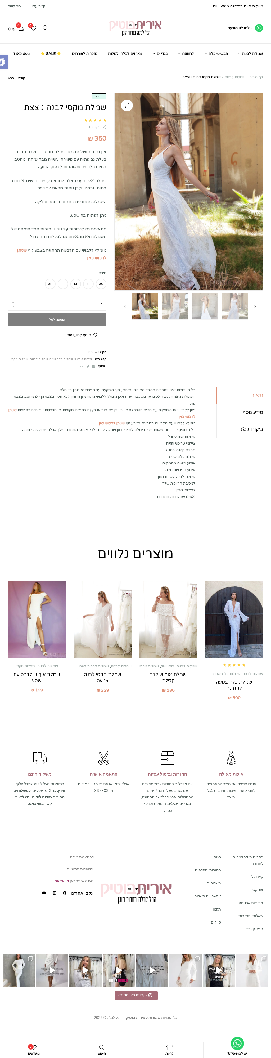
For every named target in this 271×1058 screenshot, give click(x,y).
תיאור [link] (257, 395)
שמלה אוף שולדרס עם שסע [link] (36, 678)
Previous (125, 306)
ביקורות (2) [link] (252, 429)
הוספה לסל (57, 320)
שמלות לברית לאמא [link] (93, 666)
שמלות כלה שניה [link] (61, 359)
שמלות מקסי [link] (19, 359)
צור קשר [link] (14, 6)
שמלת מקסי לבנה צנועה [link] (102, 678)
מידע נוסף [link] (253, 412)
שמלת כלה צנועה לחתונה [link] (234, 685)
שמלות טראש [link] (83, 359)
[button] (127, 105)
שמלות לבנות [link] (235, 77)
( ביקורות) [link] (97, 127)
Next (255, 306)
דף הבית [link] (256, 77)
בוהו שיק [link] (167, 666)
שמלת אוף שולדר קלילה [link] (168, 678)
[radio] (101, 284)
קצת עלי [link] (38, 6)
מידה (102, 273)
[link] (245, 28)
